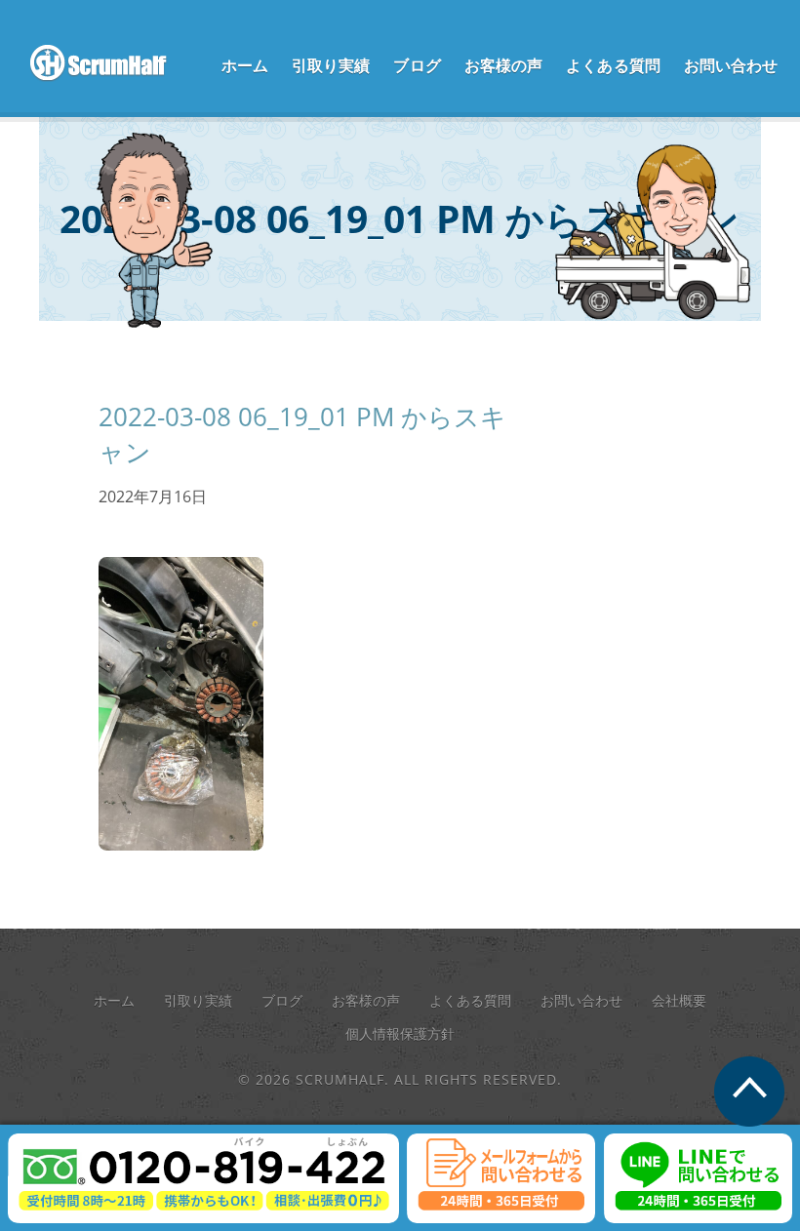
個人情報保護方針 (400, 1033)
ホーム (244, 65)
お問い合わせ (731, 65)
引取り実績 (331, 65)
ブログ (416, 65)
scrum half (108, 63)
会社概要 (679, 1000)
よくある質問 (613, 65)
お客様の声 (503, 65)
